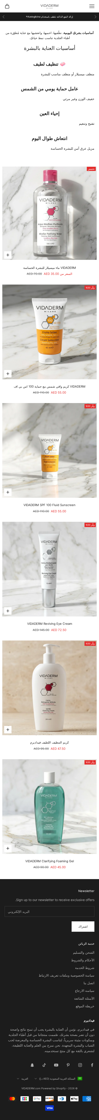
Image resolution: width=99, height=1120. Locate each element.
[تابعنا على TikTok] (44, 1065)
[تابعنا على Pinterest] (68, 1065)
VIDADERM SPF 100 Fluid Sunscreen (49, 505)
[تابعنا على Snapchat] (32, 1065)
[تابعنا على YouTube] (56, 1065)
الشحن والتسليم (83, 952)
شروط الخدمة (84, 968)
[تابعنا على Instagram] (80, 1065)
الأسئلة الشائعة (84, 998)
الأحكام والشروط (82, 960)
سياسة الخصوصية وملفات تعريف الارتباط (66, 975)
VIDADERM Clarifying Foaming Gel (49, 861)
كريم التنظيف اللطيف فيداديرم (49, 742)
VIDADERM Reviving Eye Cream (49, 623)
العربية (24, 1078)
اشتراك (83, 926)
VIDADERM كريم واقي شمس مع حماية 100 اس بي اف (49, 386)
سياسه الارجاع (84, 991)
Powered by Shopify (53, 1088)
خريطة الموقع (85, 1006)
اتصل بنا (89, 983)
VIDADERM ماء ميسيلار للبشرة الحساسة (49, 268)
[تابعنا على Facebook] (92, 1065)
